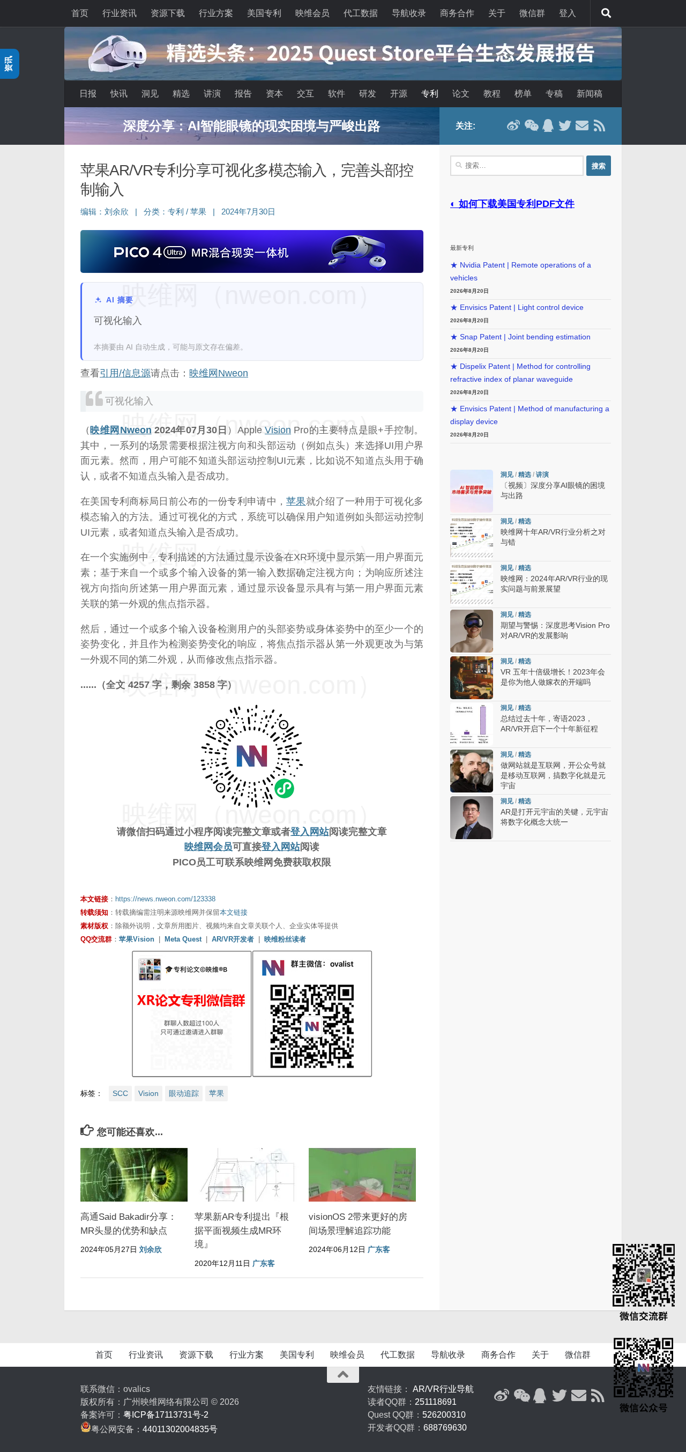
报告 (243, 93)
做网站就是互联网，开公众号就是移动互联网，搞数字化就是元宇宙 (553, 775)
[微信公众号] (530, 125)
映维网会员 (208, 846)
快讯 (119, 93)
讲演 (212, 93)
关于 (496, 13)
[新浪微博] (513, 125)
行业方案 (216, 13)
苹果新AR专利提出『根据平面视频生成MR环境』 (242, 1230)
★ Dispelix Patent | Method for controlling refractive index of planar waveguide (520, 372)
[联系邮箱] (582, 125)
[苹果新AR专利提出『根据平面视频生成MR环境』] (248, 1175)
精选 (181, 93)
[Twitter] (564, 125)
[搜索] (606, 13)
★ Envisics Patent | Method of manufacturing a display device (529, 415)
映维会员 (312, 13)
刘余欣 (117, 212)
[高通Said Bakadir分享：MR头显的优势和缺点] (134, 1175)
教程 (492, 93)
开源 (398, 93)
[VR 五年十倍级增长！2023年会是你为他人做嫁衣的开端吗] (471, 677)
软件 (336, 93)
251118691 (436, 1401)
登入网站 (309, 831)
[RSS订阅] (599, 125)
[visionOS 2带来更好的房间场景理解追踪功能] (362, 1175)
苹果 (198, 212)
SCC (120, 1093)
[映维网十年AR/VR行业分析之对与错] (471, 537)
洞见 (150, 93)
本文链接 (234, 912)
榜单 (523, 93)
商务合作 (457, 13)
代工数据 (361, 13)
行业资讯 (119, 13)
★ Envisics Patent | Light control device (517, 307)
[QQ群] (547, 125)
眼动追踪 (184, 1093)
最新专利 (462, 248)
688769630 (445, 1427)
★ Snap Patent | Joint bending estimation (520, 337)
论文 (460, 93)
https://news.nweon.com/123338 (165, 899)
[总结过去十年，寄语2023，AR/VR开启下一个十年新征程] (471, 724)
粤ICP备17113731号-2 (165, 1414)
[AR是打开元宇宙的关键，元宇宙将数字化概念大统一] (471, 817)
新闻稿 (589, 93)
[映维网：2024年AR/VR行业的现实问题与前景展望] (471, 584)
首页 (79, 13)
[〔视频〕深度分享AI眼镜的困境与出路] (471, 491)
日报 (87, 93)
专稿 (554, 93)
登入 (567, 13)
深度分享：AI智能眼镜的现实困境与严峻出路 (252, 125)
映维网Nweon (218, 373)
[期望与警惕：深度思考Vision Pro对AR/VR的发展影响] (471, 631)
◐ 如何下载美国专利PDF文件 (512, 203)
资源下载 (168, 13)
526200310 (444, 1414)
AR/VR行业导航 (443, 1389)
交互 (305, 93)
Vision (278, 430)
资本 (274, 93)
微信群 (532, 13)
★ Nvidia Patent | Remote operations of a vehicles (520, 271)
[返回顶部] (343, 1375)
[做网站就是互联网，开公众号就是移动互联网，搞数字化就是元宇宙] (471, 771)
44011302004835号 (180, 1429)
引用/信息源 (125, 373)
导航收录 (409, 13)
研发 (367, 93)
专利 (429, 93)
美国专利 (264, 13)
